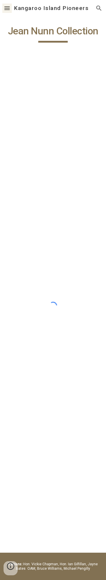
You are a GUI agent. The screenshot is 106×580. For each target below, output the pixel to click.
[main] (53, 34)
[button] (7, 8)
